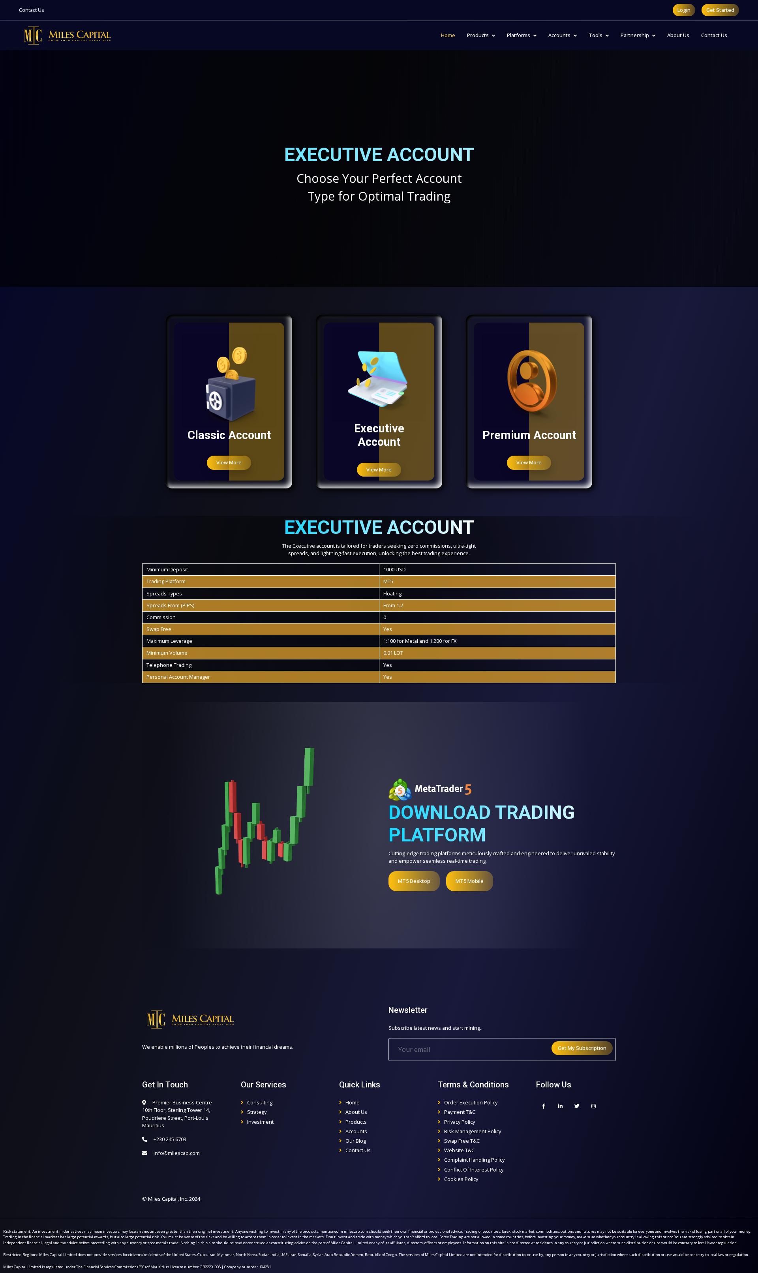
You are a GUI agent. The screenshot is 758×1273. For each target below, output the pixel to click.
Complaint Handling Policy (474, 1159)
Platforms (518, 35)
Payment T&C (459, 1111)
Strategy (256, 1111)
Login (683, 9)
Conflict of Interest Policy (473, 1169)
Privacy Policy (459, 1121)
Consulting (259, 1102)
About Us (678, 35)
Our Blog (355, 1140)
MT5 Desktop (414, 880)
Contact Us (31, 9)
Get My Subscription (582, 1047)
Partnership (635, 35)
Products (478, 35)
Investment (260, 1121)
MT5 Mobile (470, 880)
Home (448, 35)
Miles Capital (163, 1198)
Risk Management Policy (472, 1131)
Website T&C (459, 1150)
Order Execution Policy (470, 1102)
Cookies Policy (461, 1179)
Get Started (720, 9)
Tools (595, 35)
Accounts (559, 35)
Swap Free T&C (462, 1140)
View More (229, 462)
